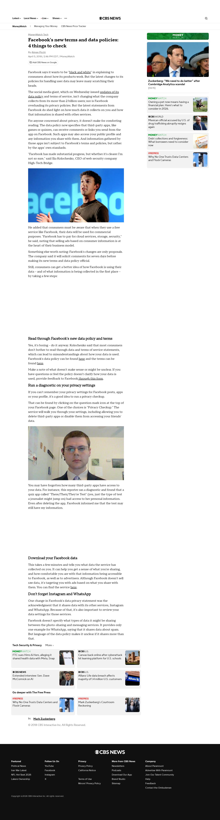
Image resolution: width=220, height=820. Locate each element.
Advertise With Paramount (159, 770)
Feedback (150, 783)
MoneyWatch (19, 26)
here (82, 359)
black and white (80, 72)
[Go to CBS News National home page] (110, 18)
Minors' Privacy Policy (89, 783)
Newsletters (118, 766)
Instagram (50, 775)
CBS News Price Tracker (73, 26)
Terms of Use (85, 779)
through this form (90, 379)
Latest (16, 18)
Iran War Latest (18, 770)
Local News (30, 18)
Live (44, 18)
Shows (56, 18)
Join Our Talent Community (159, 775)
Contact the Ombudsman (158, 788)
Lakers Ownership (20, 779)
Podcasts (116, 770)
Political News (18, 766)
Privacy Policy (85, 766)
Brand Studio (118, 779)
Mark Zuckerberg (44, 719)
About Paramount (154, 766)
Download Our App (122, 775)
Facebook (50, 770)
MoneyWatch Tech (38, 34)
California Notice (87, 770)
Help (147, 779)
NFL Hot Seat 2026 (21, 775)
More (48, 645)
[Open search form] (206, 18)
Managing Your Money (45, 26)
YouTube (49, 766)
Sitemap (116, 783)
